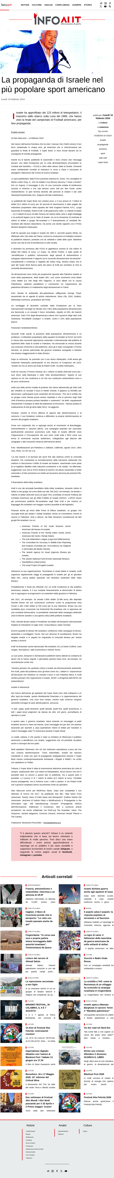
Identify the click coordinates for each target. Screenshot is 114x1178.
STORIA (88, 5)
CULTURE (37, 5)
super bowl (103, 162)
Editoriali (60, 1134)
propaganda (103, 144)
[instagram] (105, 3)
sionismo (103, 149)
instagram (25, 855)
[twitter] (101, 6)
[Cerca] (110, 6)
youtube (37, 855)
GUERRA (76, 5)
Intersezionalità (30, 1152)
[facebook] (110, 3)
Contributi (29, 1140)
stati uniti (103, 158)
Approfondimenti (33, 885)
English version (18, 132)
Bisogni (88, 908)
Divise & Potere (33, 978)
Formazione (29, 1146)
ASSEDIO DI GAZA (103, 136)
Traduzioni (29, 1158)
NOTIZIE (25, 5)
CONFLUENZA (62, 5)
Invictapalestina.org (52, 823)
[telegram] (101, 3)
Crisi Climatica (30, 1155)
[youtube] (105, 6)
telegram (65, 849)
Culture (103, 123)
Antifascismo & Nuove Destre (34, 1149)
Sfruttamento (30, 1137)
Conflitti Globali (92, 885)
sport (103, 153)
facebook (67, 852)
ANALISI (48, 5)
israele (103, 140)
